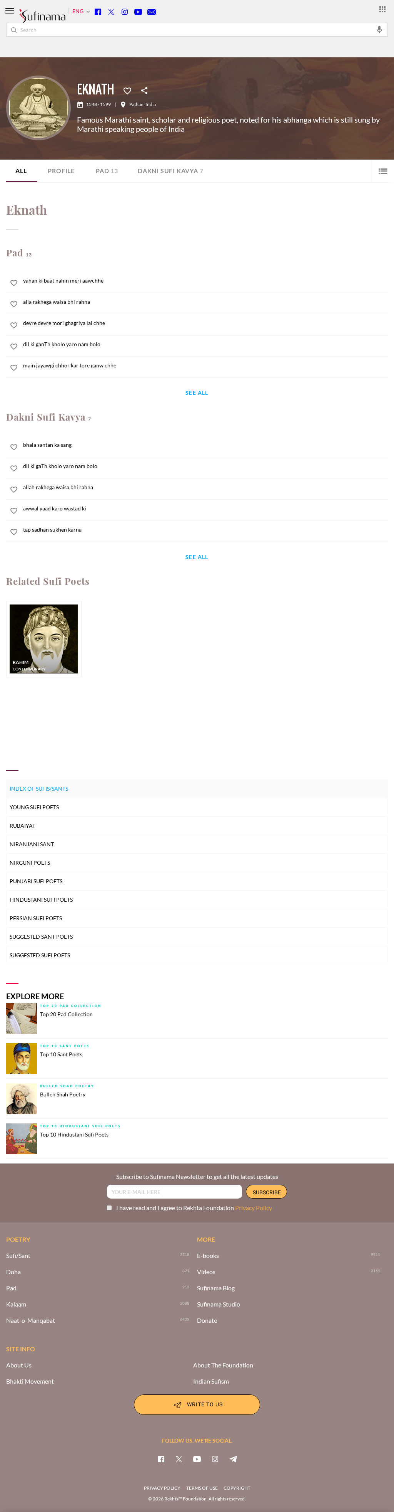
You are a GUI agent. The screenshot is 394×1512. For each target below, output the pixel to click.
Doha (13, 1272)
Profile (61, 170)
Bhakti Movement (30, 1381)
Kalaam (16, 1304)
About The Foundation (223, 1365)
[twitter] (179, 1459)
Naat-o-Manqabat (30, 1320)
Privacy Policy (253, 1207)
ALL (21, 170)
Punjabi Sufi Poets (36, 881)
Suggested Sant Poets (41, 936)
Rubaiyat (22, 825)
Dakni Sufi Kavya (171, 170)
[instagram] (215, 1459)
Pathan (136, 104)
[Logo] (41, 19)
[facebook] (161, 1459)
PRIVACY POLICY (162, 1488)
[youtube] (197, 1459)
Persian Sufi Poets (36, 918)
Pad (107, 170)
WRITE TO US (205, 1404)
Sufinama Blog (216, 1288)
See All (196, 393)
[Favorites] (127, 90)
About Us (19, 1365)
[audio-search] (379, 29)
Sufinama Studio (218, 1304)
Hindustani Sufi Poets (41, 899)
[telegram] (233, 1459)
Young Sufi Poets (34, 807)
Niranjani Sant (32, 844)
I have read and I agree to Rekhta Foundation (194, 1207)
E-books (208, 1256)
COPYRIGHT (237, 1488)
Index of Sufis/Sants (39, 788)
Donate (207, 1320)
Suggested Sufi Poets (40, 955)
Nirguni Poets (30, 862)
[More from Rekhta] (382, 9)
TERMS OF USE (202, 1488)
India (150, 104)
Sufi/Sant (18, 1256)
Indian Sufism (211, 1381)
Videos (206, 1272)
